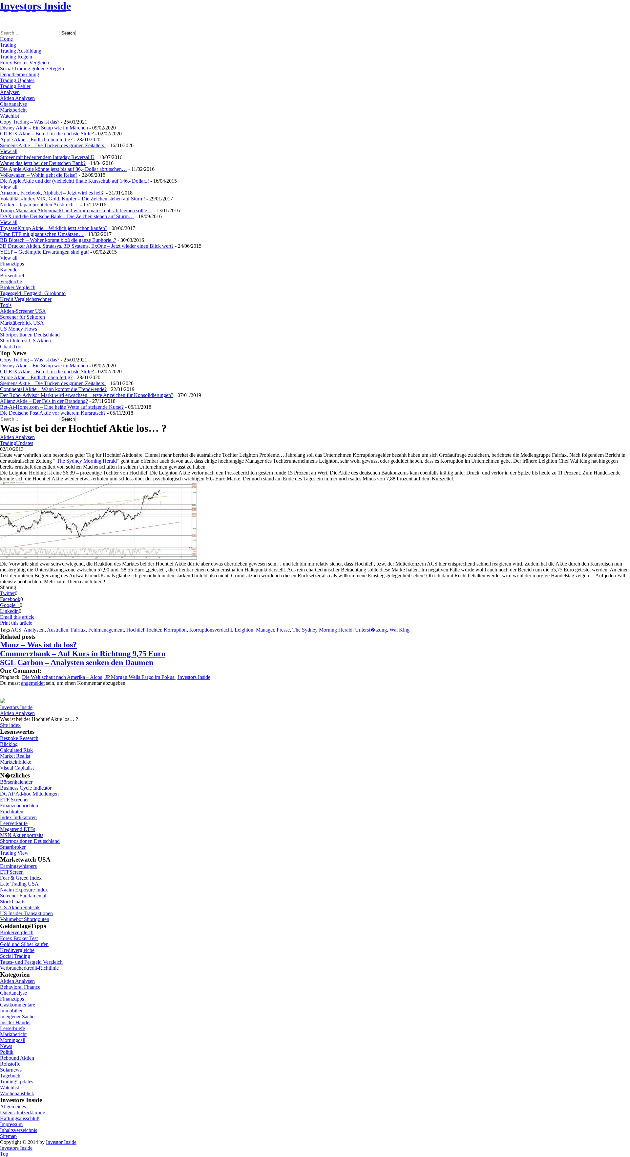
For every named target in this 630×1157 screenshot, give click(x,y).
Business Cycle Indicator (26, 788)
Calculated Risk (16, 750)
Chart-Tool (11, 346)
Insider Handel (15, 1022)
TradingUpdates (16, 443)
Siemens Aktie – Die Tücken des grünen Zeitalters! (53, 145)
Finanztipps (12, 263)
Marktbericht (13, 110)
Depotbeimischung (19, 74)
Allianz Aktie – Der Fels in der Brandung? (44, 401)
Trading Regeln (16, 56)
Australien (57, 630)
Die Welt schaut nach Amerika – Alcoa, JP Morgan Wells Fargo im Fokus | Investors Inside (116, 677)
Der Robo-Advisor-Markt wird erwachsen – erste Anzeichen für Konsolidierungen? (86, 395)
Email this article (17, 617)
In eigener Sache (17, 1016)
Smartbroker (13, 847)
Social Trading (15, 956)
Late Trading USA (19, 884)
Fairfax (78, 630)
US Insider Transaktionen (26, 913)
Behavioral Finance (20, 987)
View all (8, 151)
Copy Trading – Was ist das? (29, 122)
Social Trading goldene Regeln (32, 68)
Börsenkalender (16, 782)
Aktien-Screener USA (23, 311)
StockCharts (12, 901)
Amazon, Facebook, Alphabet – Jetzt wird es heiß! (52, 193)
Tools (5, 305)
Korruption (175, 630)
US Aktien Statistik (20, 907)
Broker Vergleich (17, 287)
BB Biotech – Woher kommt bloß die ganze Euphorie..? (58, 240)
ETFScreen (12, 872)
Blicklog (9, 744)
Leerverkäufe (14, 823)
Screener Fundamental (23, 895)
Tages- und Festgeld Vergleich (31, 962)
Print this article (16, 623)
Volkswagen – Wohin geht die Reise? (38, 175)
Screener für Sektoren (22, 317)
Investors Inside (35, 6)
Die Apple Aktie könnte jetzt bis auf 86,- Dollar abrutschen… (63, 169)
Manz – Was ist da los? (38, 644)
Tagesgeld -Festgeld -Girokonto (33, 293)
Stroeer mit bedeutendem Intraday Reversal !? (47, 157)
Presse (283, 630)
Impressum (11, 1124)
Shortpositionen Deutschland (30, 334)
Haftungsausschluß (19, 1118)
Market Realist (15, 756)
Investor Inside (61, 1142)
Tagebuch (10, 1075)
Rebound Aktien (17, 1058)
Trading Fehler (15, 86)
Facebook (10, 599)
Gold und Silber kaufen (24, 944)
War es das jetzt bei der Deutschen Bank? (43, 163)
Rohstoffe (10, 1064)
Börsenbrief (12, 275)
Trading (8, 45)
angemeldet (33, 683)
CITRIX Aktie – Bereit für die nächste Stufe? (47, 133)
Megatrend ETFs (17, 829)
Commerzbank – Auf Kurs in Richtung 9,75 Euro (82, 653)
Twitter (7, 593)
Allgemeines (13, 1106)
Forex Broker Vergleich (24, 62)
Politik (6, 1052)
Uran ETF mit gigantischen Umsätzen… (42, 234)
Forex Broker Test (19, 938)
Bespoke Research (19, 738)
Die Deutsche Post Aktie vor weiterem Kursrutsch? (53, 413)
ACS (16, 630)
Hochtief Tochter (143, 630)
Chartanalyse (13, 104)
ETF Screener (14, 799)
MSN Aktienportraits (21, 835)
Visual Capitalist (17, 768)
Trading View (14, 853)
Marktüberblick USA (22, 323)
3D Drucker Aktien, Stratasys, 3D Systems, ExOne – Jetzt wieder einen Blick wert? (87, 246)
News (6, 1046)
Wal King (399, 630)
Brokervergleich (16, 932)
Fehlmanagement (106, 630)
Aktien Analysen (17, 98)
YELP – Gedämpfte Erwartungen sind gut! (44, 252)
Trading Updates (17, 80)
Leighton (244, 630)
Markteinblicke (15, 762)
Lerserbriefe (12, 1028)
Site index (10, 725)
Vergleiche (11, 281)
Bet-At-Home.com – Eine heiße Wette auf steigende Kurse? (62, 407)
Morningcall (12, 1040)
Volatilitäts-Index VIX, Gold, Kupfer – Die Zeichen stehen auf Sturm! (72, 198)
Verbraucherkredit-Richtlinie (29, 968)
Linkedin (9, 611)
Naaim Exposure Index (24, 889)
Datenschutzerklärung (22, 1112)
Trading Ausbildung (20, 51)
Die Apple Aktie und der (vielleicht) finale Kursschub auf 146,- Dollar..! (74, 181)
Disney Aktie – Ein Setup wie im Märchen (44, 127)
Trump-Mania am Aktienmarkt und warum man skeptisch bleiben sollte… (76, 210)
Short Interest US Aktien (25, 340)
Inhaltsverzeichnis (18, 1130)
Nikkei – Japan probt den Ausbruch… (39, 204)
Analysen (10, 92)
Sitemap (8, 1136)
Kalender (9, 269)
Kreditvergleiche (17, 950)
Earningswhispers (18, 866)
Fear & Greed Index (21, 878)
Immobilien (12, 1010)
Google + (10, 605)
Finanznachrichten (19, 805)
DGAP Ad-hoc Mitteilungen (29, 794)
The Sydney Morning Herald (87, 461)
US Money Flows (18, 329)
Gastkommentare (17, 1004)
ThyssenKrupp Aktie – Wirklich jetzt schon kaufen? (53, 228)
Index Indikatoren (18, 817)
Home (6, 39)
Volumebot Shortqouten (24, 919)
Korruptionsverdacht (210, 630)
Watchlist (9, 116)
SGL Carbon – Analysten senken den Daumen (76, 662)
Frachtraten (11, 811)
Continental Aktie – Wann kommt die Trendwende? (53, 389)
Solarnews (11, 1070)
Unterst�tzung (371, 630)
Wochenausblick (17, 1093)
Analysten (34, 630)
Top (4, 1154)
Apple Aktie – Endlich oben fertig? (36, 139)
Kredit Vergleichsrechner (26, 299)
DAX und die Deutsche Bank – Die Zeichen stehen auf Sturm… (67, 216)
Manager (265, 630)
